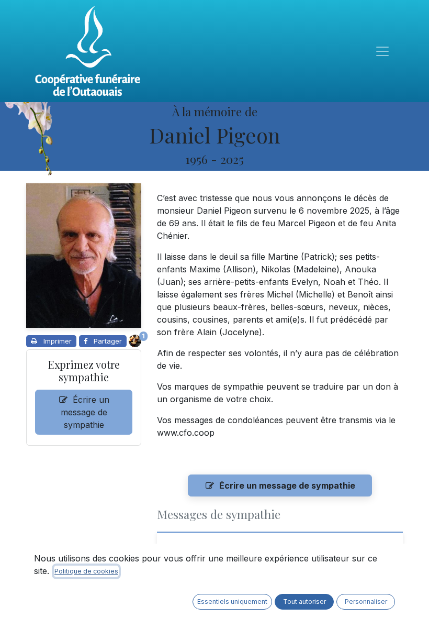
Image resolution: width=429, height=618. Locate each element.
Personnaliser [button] (366, 601)
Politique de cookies (86, 571)
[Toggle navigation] (382, 51)
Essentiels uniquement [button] (232, 601)
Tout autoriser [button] (304, 601)
